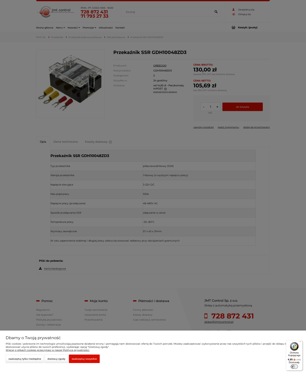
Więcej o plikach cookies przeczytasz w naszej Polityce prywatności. (48, 350)
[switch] (294, 366)
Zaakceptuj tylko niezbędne (24, 358)
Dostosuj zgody (56, 358)
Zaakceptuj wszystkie (84, 358)
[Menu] (300, 342)
